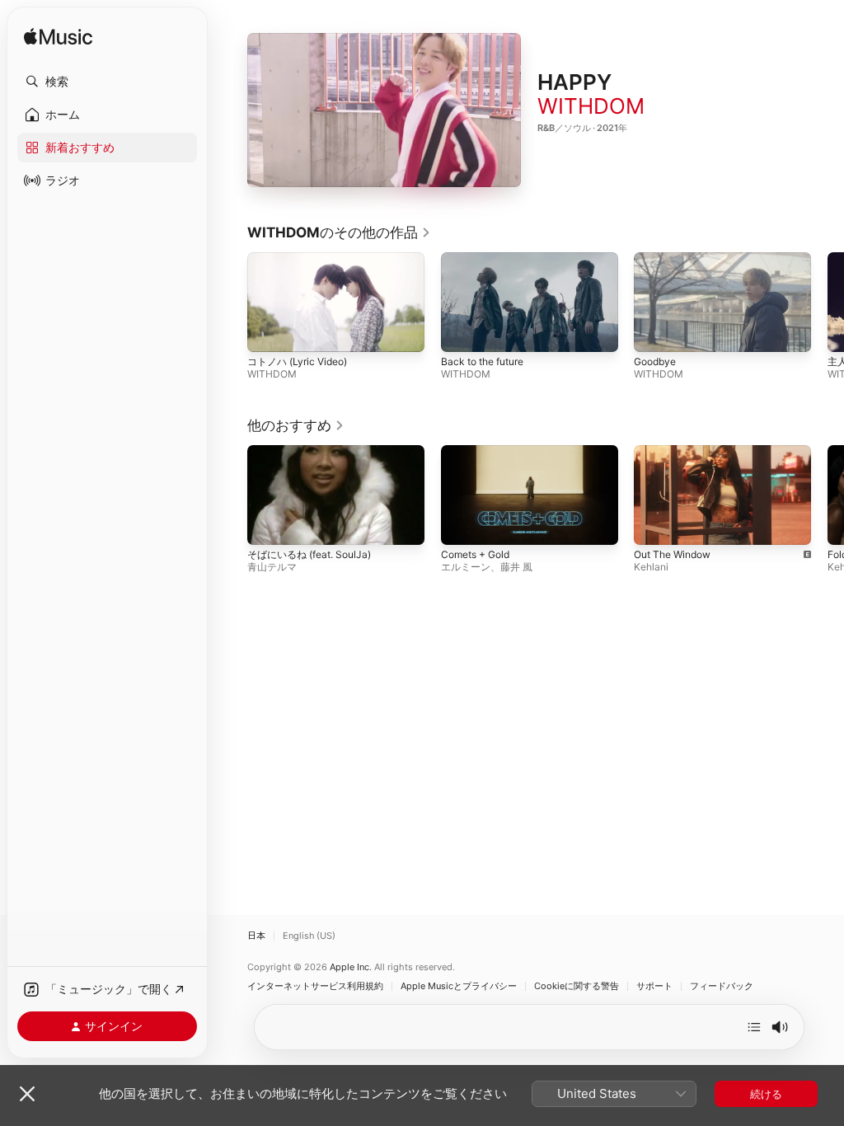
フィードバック (721, 986)
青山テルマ (272, 567)
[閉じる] (27, 1093)
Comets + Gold (475, 554)
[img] (58, 37)
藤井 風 (516, 567)
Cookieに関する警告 (576, 986)
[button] (107, 82)
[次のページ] (827, 302)
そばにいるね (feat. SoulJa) (309, 554)
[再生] (384, 110)
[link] (339, 232)
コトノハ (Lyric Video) (297, 361)
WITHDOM (591, 106)
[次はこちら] (754, 1027)
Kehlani (651, 567)
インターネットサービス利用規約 (315, 986)
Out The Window (672, 554)
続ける (766, 1093)
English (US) (309, 936)
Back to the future (482, 361)
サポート (654, 986)
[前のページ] (230, 302)
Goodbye (655, 361)
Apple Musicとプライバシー (459, 986)
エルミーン (465, 567)
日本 (256, 936)
